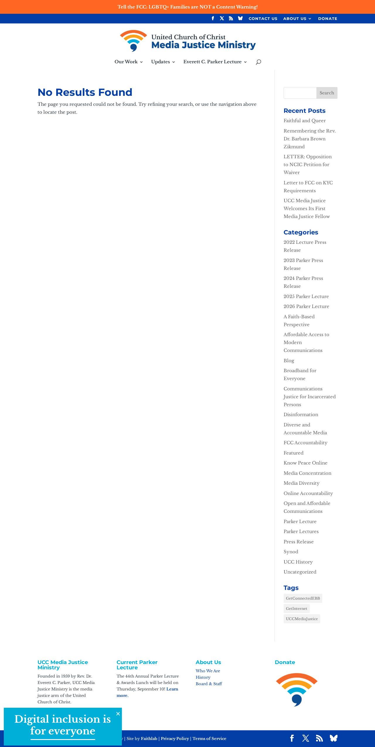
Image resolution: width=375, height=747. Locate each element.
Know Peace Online (306, 463)
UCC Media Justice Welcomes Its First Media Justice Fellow (307, 208)
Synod (291, 551)
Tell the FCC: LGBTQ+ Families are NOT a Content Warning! (187, 7)
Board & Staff (209, 683)
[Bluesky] (240, 19)
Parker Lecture (300, 521)
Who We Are (208, 670)
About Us (294, 19)
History (203, 677)
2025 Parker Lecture (306, 296)
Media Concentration (307, 473)
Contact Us (263, 19)
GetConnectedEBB (303, 598)
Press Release (299, 541)
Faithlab (149, 738)
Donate (328, 19)
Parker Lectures (301, 531)
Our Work (126, 62)
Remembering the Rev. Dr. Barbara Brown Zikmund (310, 138)
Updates (160, 62)
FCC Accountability (306, 442)
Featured (294, 453)
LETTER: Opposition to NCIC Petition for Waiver (308, 164)
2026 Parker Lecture (306, 306)
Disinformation (301, 414)
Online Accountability (308, 493)
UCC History (298, 562)
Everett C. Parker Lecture (212, 62)
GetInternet (296, 608)
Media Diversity (302, 483)
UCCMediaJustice (302, 619)
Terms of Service (209, 738)
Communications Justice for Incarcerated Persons (310, 396)
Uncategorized (300, 572)
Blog (289, 360)
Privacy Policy (175, 738)
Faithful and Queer (305, 120)
